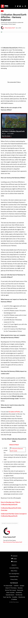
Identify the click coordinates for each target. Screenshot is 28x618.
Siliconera (20, 588)
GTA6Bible (14, 599)
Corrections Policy (14, 568)
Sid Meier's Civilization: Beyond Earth (10, 523)
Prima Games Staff (10, 27)
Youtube (15, 561)
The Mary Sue (18, 594)
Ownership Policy (14, 576)
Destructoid (20, 590)
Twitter (15, 558)
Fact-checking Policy (14, 573)
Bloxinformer (21, 597)
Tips (2, 11)
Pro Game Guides (8, 585)
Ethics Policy (14, 570)
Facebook (14, 555)
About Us (14, 565)
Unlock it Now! (14, 444)
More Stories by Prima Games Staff (12, 542)
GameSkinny (19, 592)
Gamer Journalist (10, 592)
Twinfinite (16, 585)
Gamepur (22, 585)
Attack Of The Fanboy (11, 588)
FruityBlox (14, 597)
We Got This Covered (10, 590)
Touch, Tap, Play (7, 597)
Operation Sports (10, 594)
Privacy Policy (14, 579)
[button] (25, 6)
